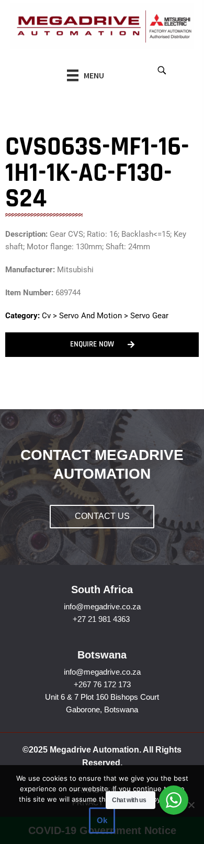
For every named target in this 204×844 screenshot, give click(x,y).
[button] (161, 69)
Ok (102, 820)
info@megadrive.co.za (102, 606)
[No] (191, 805)
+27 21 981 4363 (101, 619)
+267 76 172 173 (102, 684)
